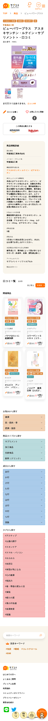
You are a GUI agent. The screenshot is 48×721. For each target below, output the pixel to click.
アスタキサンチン (14, 170)
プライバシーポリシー (12, 698)
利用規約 (6, 688)
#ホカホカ (10, 558)
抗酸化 (20, 21)
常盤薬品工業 (8, 25)
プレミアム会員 (9, 684)
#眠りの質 (10, 598)
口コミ (10, 343)
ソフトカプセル (26, 261)
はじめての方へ (9, 674)
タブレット (10, 324)
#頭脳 (7, 615)
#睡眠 (16, 649)
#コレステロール (29, 649)
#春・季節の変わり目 (15, 586)
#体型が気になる (13, 569)
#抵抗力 (9, 581)
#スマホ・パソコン (14, 553)
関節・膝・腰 (37, 373)
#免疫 (8, 649)
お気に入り (18, 343)
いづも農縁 (9, 328)
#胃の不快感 (11, 603)
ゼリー (30, 377)
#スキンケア (11, 547)
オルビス (8, 378)
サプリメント (12, 261)
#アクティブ (11, 536)
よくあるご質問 (9, 679)
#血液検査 (10, 609)
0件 (32, 103)
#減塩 (7, 592)
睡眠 (29, 321)
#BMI (8, 653)
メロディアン (31, 328)
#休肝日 (9, 564)
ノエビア (30, 381)
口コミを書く (12, 112)
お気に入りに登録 (36, 112)
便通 (7, 321)
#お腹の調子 (11, 541)
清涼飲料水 (32, 324)
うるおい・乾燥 (9, 21)
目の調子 (28, 21)
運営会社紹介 (8, 702)
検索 (29, 6)
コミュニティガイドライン (14, 693)
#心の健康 (10, 575)
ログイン (38, 9)
